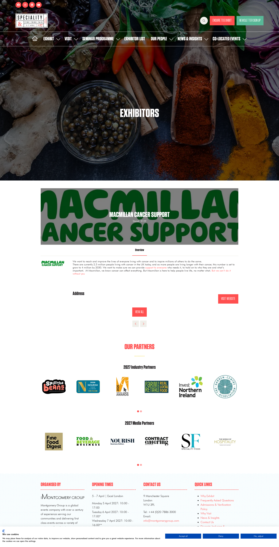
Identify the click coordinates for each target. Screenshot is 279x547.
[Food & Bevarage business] (88, 445)
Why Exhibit (207, 496)
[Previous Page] (135, 324)
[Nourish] (122, 445)
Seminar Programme (98, 38)
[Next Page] (143, 324)
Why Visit (206, 513)
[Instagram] (25, 5)
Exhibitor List (134, 38)
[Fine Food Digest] (54, 445)
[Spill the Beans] (54, 390)
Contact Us (207, 522)
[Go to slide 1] (138, 411)
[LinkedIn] (32, 5)
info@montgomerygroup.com (161, 520)
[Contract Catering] (156, 445)
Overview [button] (139, 250)
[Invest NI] (191, 390)
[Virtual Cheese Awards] (122, 390)
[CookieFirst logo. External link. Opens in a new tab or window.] (3, 531)
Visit (68, 38)
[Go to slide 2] (141, 411)
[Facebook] (18, 5)
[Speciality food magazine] (191, 445)
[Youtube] (39, 5)
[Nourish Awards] (88, 390)
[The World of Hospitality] (225, 445)
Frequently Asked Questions (217, 500)
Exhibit (48, 38)
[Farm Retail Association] (156, 390)
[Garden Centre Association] (225, 390)
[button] (204, 21)
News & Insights (190, 38)
